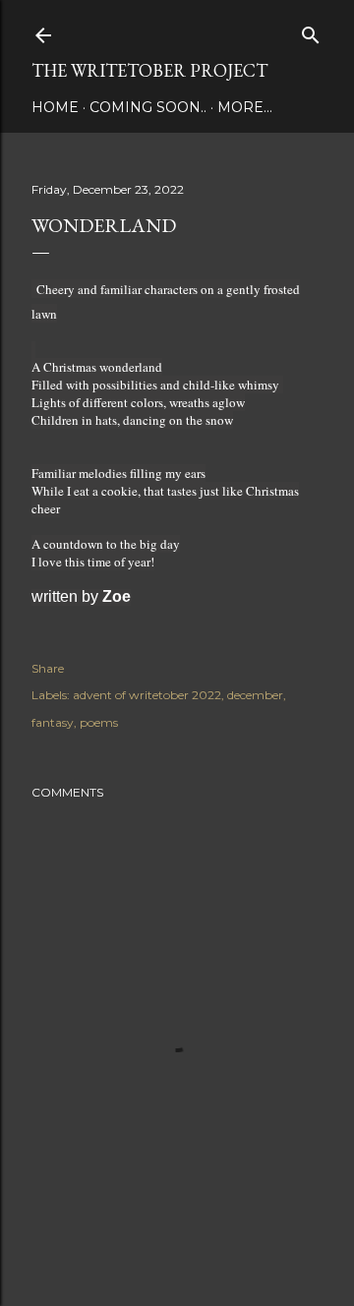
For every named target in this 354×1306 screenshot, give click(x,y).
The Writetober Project (149, 70)
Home (55, 107)
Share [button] (47, 668)
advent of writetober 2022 (147, 694)
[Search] (311, 31)
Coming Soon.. (147, 107)
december (255, 694)
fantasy (52, 722)
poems (99, 722)
